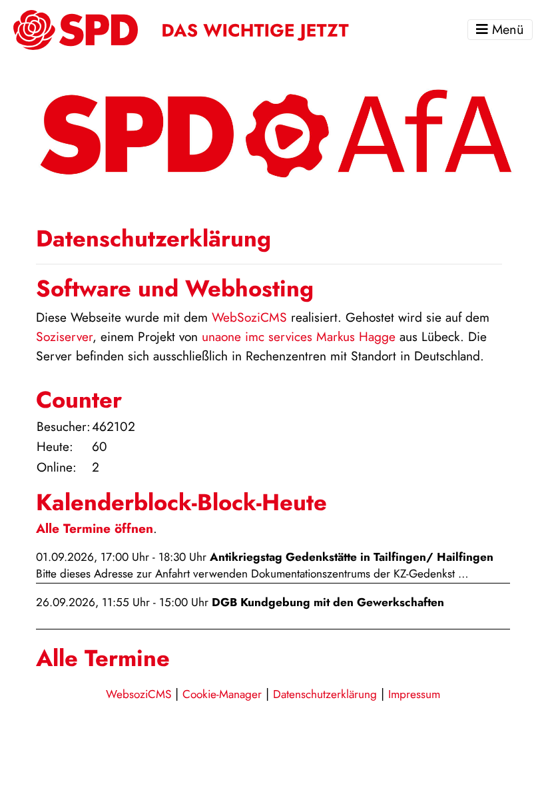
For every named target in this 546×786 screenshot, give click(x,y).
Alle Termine (103, 658)
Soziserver (64, 336)
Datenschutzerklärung (325, 694)
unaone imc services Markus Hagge (299, 336)
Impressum (414, 694)
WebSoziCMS (249, 317)
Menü (506, 29)
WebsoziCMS (138, 694)
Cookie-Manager (222, 694)
